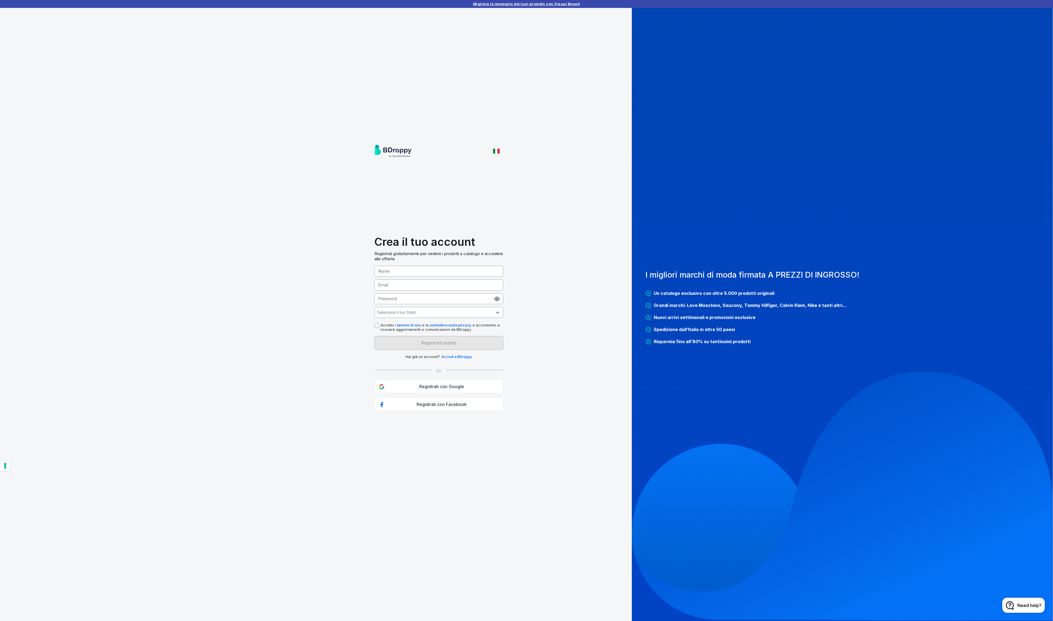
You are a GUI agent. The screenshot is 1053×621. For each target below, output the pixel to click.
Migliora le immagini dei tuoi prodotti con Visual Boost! (526, 4)
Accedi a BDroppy (456, 356)
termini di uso (409, 325)
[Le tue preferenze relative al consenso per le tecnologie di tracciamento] (5, 466)
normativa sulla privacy (450, 325)
